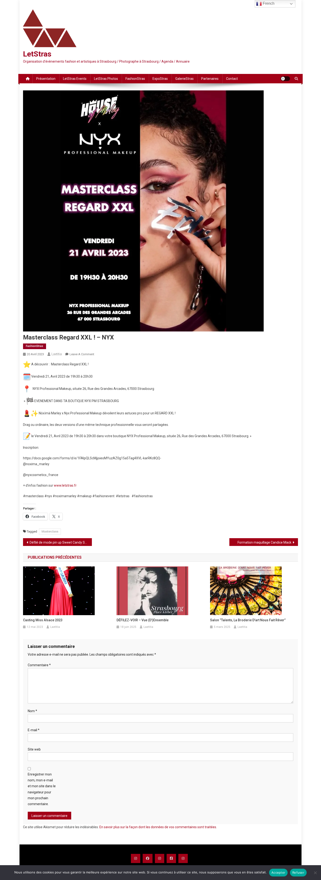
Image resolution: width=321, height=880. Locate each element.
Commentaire (39, 665)
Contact (232, 79)
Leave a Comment (82, 354)
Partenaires (210, 79)
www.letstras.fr (65, 485)
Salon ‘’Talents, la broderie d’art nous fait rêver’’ (248, 620)
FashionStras (135, 79)
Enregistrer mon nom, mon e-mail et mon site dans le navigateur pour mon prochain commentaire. (42, 789)
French (268, 3)
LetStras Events (74, 79)
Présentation (45, 79)
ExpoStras (160, 79)
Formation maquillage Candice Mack (264, 542)
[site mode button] (285, 78)
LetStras (37, 53)
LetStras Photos (106, 79)
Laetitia (56, 354)
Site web (34, 749)
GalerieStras (184, 79)
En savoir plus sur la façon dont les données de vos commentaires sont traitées (157, 827)
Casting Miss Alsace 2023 (43, 620)
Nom (32, 711)
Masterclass (50, 531)
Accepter (278, 872)
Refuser (298, 872)
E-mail (33, 730)
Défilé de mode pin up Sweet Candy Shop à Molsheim (61, 542)
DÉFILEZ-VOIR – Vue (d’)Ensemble (142, 620)
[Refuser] (315, 872)
